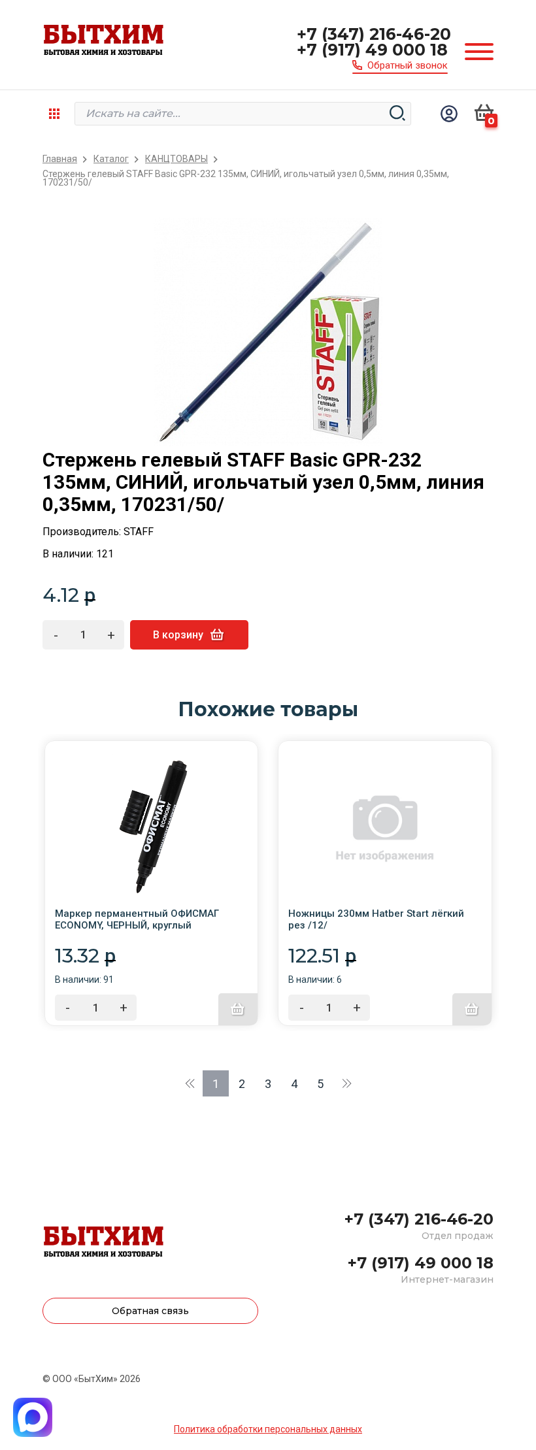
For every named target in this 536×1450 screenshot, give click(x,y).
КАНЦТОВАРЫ (176, 159)
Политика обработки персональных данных (268, 1429)
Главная (59, 159)
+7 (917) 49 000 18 (372, 50)
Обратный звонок (407, 65)
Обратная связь (150, 1311)
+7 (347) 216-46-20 (374, 34)
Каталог (111, 159)
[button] (189, 1083)
